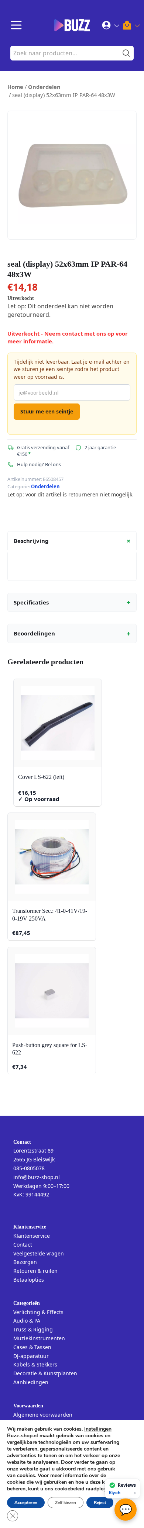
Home (15, 86)
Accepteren (25, 1503)
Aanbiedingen (30, 1382)
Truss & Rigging (33, 1329)
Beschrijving (73, 541)
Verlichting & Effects (38, 1312)
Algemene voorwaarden (42, 1414)
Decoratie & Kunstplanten (45, 1373)
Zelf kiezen (65, 1503)
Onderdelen (44, 86)
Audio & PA (26, 1320)
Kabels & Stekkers (35, 1364)
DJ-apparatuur (31, 1355)
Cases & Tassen (32, 1347)
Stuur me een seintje (46, 411)
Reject (100, 1503)
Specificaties (72, 602)
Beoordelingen (72, 633)
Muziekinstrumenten (39, 1338)
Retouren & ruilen (35, 1270)
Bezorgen (25, 1261)
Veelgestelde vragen (38, 1253)
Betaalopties (28, 1279)
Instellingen (98, 1429)
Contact (22, 1244)
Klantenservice (31, 1235)
